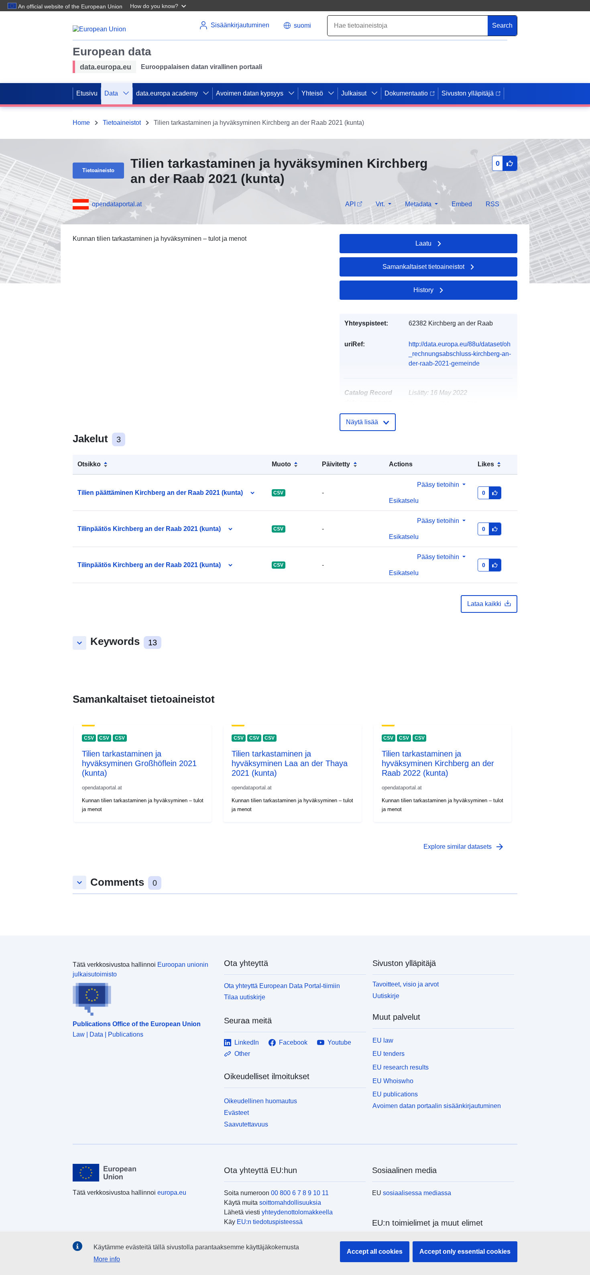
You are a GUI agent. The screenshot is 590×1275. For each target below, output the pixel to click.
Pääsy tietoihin (438, 484)
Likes (486, 464)
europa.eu (171, 1192)
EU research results (400, 1067)
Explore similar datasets (464, 847)
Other (242, 1053)
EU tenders (388, 1053)
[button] (159, 5)
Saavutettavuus (246, 1124)
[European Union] (144, 1172)
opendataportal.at (117, 204)
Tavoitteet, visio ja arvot (405, 984)
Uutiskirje (385, 995)
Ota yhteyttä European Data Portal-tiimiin (282, 985)
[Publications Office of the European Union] (143, 997)
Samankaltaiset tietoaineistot (423, 266)
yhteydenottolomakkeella (297, 1212)
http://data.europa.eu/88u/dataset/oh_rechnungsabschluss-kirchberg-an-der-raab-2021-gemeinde (460, 354)
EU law (382, 1040)
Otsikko (89, 464)
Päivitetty (336, 464)
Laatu (423, 243)
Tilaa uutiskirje (244, 997)
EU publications (395, 1094)
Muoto (281, 464)
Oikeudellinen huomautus (260, 1101)
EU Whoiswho (392, 1081)
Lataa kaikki (484, 603)
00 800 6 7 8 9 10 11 (300, 1193)
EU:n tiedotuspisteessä (270, 1221)
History (423, 290)
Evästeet (236, 1112)
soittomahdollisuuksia (290, 1202)
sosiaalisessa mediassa (417, 1193)
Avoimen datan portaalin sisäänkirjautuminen (436, 1105)
